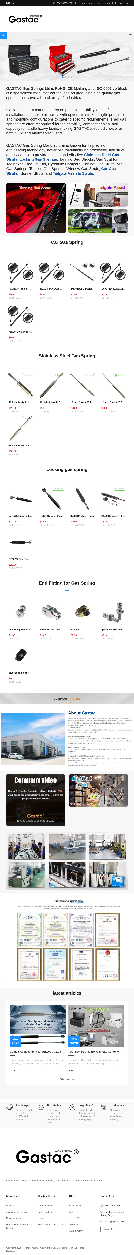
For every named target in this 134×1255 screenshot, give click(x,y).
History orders (45, 1212)
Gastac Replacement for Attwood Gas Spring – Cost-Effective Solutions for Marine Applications (38, 1051)
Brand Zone (75, 1205)
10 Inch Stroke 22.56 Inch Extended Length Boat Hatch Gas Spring (52, 402)
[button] (63, 77)
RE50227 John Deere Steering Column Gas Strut (21, 559)
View (12, 1070)
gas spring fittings (19, 672)
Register (10, 1205)
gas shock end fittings (113, 629)
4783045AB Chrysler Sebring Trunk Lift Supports (82, 288)
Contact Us (108, 1229)
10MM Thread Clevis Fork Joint (52, 629)
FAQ (71, 1212)
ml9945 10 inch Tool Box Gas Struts (21, 332)
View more (67, 1079)
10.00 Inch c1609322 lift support (113, 288)
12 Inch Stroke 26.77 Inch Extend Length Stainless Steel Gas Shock (113, 402)
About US (74, 1218)
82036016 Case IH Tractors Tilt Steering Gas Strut (113, 516)
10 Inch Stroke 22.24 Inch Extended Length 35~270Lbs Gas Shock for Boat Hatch (21, 402)
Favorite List (44, 1218)
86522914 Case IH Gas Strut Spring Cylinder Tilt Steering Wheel (82, 516)
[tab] (67, 248)
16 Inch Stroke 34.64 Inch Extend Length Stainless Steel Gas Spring (21, 445)
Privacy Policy (13, 1218)
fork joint (75, 629)
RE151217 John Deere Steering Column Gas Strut (52, 516)
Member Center (45, 1205)
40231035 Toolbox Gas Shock (21, 288)
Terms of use (75, 1224)
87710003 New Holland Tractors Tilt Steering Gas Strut (21, 516)
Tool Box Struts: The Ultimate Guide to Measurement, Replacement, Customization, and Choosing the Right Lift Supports (96, 1051)
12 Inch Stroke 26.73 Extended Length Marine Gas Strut (82, 402)
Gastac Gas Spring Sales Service (19, 1226)
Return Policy (76, 1230)
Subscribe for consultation (51, 1224)
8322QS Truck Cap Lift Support (52, 288)
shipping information (16, 1212)
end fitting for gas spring (21, 629)
